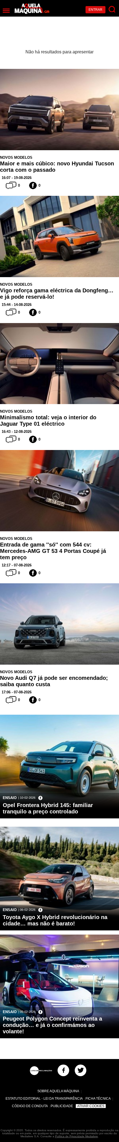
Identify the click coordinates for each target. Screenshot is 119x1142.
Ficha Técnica (98, 1099)
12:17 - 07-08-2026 (17, 565)
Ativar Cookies (90, 1106)
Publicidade (62, 1106)
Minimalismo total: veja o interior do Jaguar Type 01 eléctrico (48, 420)
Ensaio (10, 798)
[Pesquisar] (112, 10)
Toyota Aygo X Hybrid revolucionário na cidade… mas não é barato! (55, 920)
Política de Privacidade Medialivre (76, 1136)
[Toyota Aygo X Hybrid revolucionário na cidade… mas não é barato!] (59, 902)
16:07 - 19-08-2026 (17, 178)
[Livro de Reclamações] (41, 1070)
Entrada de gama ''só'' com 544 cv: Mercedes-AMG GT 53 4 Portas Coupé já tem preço (53, 551)
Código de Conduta (30, 1106)
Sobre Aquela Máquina (58, 1091)
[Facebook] (63, 1070)
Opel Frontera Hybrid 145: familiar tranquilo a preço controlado (48, 808)
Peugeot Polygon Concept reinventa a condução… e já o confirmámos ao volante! (52, 1025)
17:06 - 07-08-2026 (17, 692)
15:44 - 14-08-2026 (17, 305)
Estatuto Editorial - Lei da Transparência (44, 1099)
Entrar (95, 10)
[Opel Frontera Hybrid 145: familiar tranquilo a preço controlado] (59, 790)
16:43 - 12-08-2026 (17, 432)
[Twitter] (80, 1070)
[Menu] (6, 10)
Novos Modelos (16, 157)
